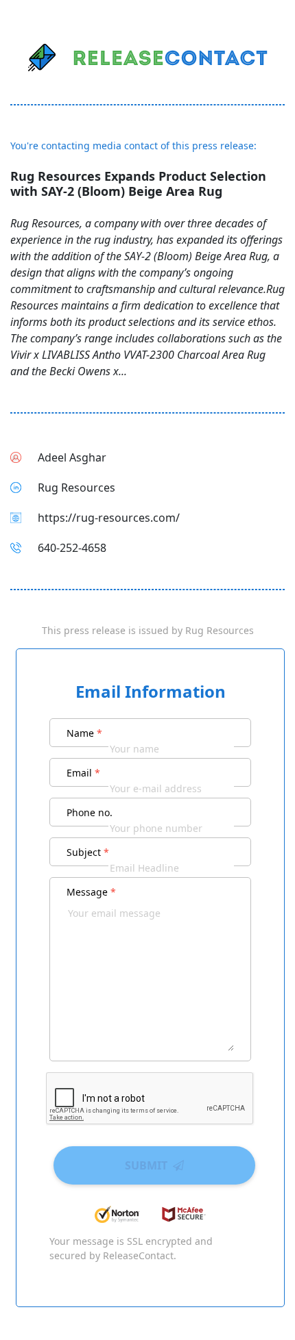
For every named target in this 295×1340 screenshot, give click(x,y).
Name (84, 732)
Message (91, 891)
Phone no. (90, 812)
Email (83, 772)
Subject (88, 852)
